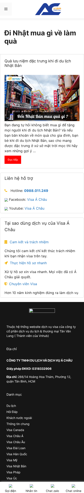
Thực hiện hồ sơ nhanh (28, 263)
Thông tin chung (18, 424)
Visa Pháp (13, 472)
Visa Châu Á (14, 436)
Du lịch (11, 406)
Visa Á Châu (37, 199)
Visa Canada (15, 430)
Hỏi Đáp (12, 412)
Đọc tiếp (13, 159)
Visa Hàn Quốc (16, 454)
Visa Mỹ (11, 460)
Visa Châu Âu (15, 442)
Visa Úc (11, 478)
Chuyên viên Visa (23, 284)
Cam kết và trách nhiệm (29, 242)
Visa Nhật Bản (16, 466)
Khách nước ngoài (19, 418)
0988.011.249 (36, 190)
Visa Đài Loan (15, 448)
